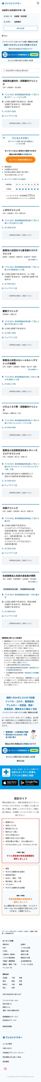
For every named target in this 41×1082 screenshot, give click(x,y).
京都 (20, 978)
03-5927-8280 (10, 111)
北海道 (5, 978)
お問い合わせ (7, 1048)
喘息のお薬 (24, 954)
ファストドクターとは (10, 1000)
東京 (4, 981)
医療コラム (6, 1007)
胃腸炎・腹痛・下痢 (9, 964)
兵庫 (13, 988)
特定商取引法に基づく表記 (12, 1057)
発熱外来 (6, 944)
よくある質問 (7, 1044)
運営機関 (6, 1061)
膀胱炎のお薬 (25, 958)
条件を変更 (20, 28)
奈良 (20, 981)
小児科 (5, 951)
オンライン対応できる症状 (15, 179)
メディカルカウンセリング (12, 994)
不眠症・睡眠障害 (9, 961)
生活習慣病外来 (26, 961)
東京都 (20, 931)
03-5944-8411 (10, 283)
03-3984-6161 (10, 611)
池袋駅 (26, 931)
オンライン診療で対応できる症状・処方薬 (20, 60)
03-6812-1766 (10, 384)
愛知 (13, 981)
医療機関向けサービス (10, 1016)
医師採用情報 (7, 1026)
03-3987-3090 (10, 333)
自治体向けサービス (9, 1020)
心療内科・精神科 (9, 954)
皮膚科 (23, 944)
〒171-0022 (22, 95)
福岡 (20, 984)
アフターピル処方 (27, 964)
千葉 (13, 978)
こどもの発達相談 (9, 958)
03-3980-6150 (10, 227)
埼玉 (4, 988)
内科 (4, 948)
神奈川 (5, 984)
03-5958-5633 (10, 480)
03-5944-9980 (10, 427)
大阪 (13, 984)
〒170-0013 (22, 322)
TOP (3, 931)
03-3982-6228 (10, 548)
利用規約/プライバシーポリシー (14, 1053)
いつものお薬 (25, 948)
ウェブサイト (10, 115)
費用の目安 (20, 761)
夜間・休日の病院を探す (11, 1010)
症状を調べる (7, 1004)
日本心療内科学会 (23, 665)
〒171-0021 (22, 221)
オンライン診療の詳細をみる (20, 159)
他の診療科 (32, 259)
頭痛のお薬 (24, 951)
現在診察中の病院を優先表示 (17, 70)
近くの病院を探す (11, 931)
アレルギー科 (7, 968)
